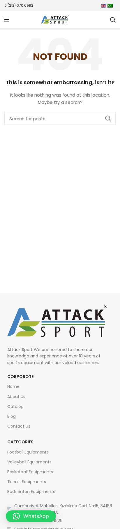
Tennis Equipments (26, 482)
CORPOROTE (20, 376)
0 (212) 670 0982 (18, 5)
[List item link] (60, 520)
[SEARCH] (107, 118)
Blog (11, 416)
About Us (16, 397)
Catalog (15, 406)
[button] (31, 516)
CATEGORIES (20, 442)
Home (13, 386)
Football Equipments (28, 452)
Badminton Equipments (31, 491)
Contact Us (18, 426)
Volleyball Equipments (29, 462)
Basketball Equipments (30, 472)
